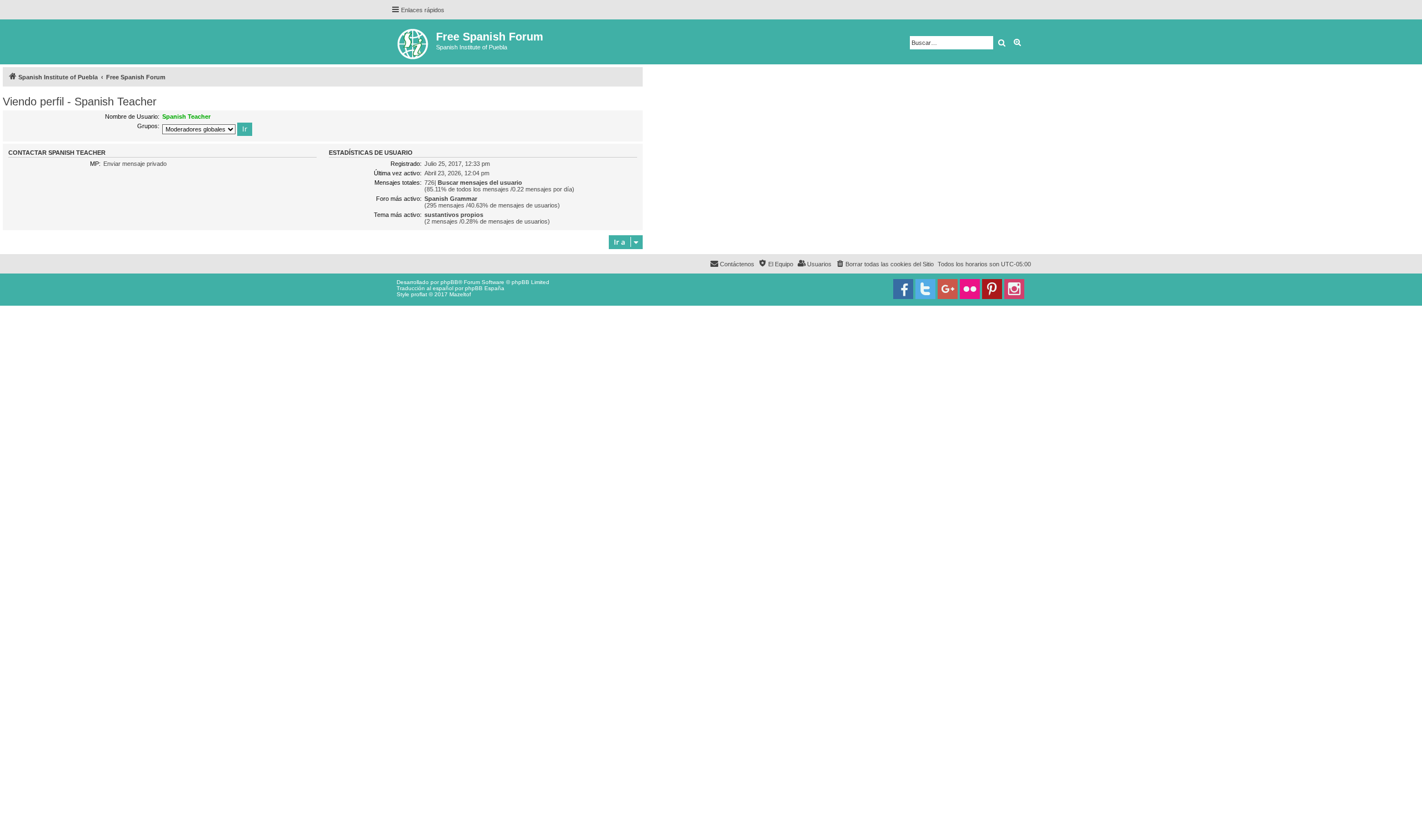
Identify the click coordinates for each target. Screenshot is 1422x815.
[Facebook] (903, 289)
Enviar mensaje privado (135, 163)
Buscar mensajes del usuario (480, 182)
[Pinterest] (992, 289)
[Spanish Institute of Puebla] (413, 42)
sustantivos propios (453, 214)
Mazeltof (460, 294)
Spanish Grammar (450, 198)
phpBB (449, 282)
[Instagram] (1014, 289)
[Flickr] (970, 289)
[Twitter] (925, 289)
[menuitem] (884, 264)
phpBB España (484, 288)
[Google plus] (948, 289)
